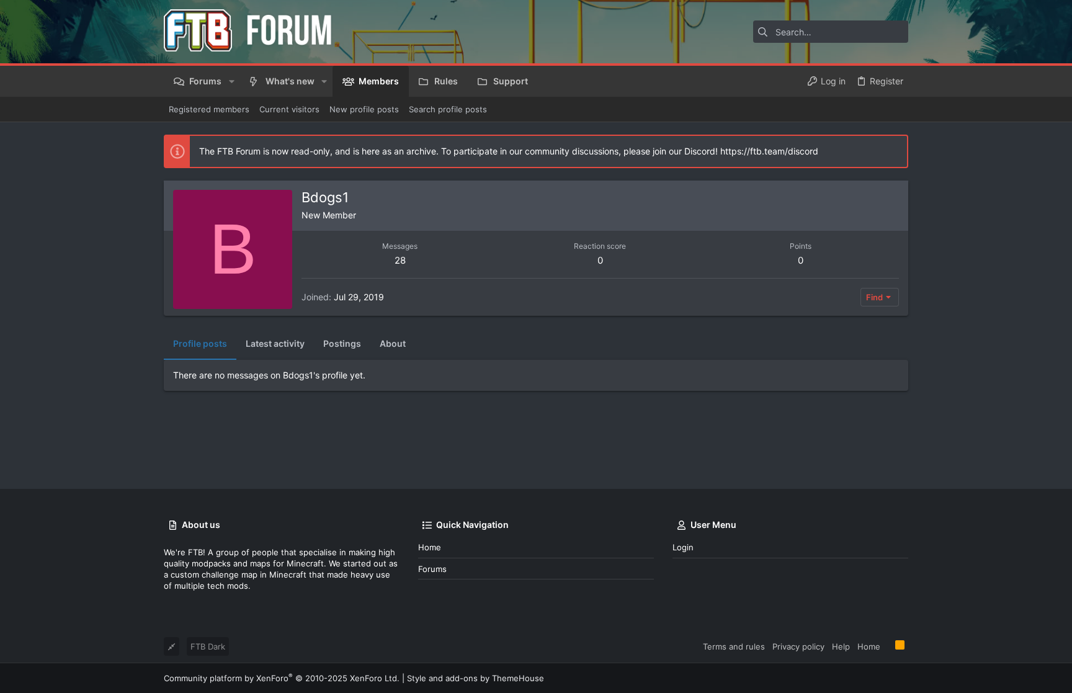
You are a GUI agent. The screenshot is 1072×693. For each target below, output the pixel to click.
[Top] (887, 646)
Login (683, 547)
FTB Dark (207, 646)
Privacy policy (798, 646)
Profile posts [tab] (200, 343)
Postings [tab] (342, 343)
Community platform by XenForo (282, 678)
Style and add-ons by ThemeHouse (475, 678)
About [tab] (393, 343)
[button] (231, 81)
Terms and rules (734, 646)
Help (841, 646)
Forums (432, 569)
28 (400, 260)
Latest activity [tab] (275, 343)
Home (429, 547)
